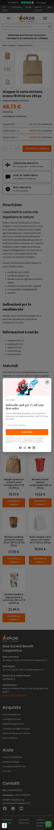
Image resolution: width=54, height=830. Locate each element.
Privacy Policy (28, 440)
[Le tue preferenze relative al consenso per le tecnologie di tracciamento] (4, 825)
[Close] (47, 382)
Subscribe (27, 432)
